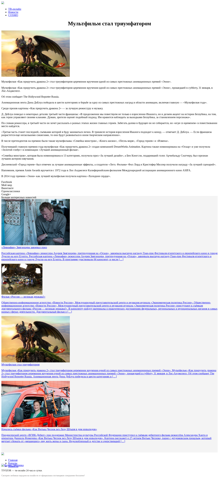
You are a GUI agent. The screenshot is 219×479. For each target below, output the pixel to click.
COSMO (13, 15)
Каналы (12, 463)
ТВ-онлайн (14, 9)
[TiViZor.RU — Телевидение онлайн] (109, 3)
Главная (12, 460)
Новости (13, 12)
